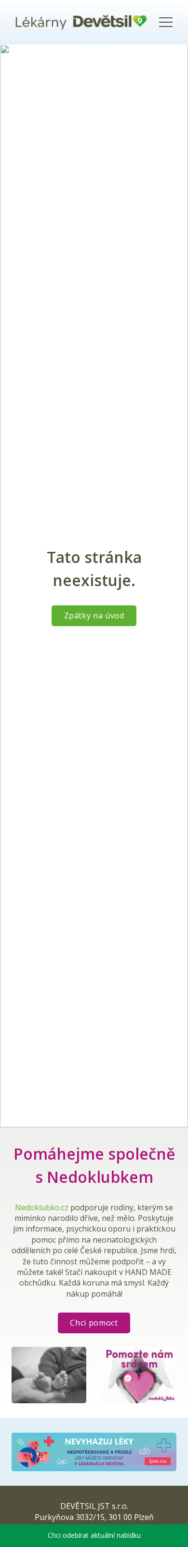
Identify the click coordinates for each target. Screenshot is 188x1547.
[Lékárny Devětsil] (81, 22)
